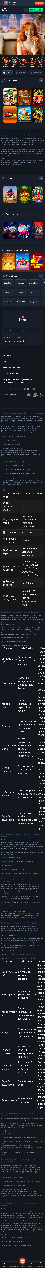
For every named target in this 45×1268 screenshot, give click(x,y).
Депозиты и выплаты (11, 367)
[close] (2, 3)
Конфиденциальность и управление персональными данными (17, 381)
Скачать (39, 3)
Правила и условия (10, 373)
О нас (5, 349)
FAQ (4, 361)
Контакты (7, 355)
